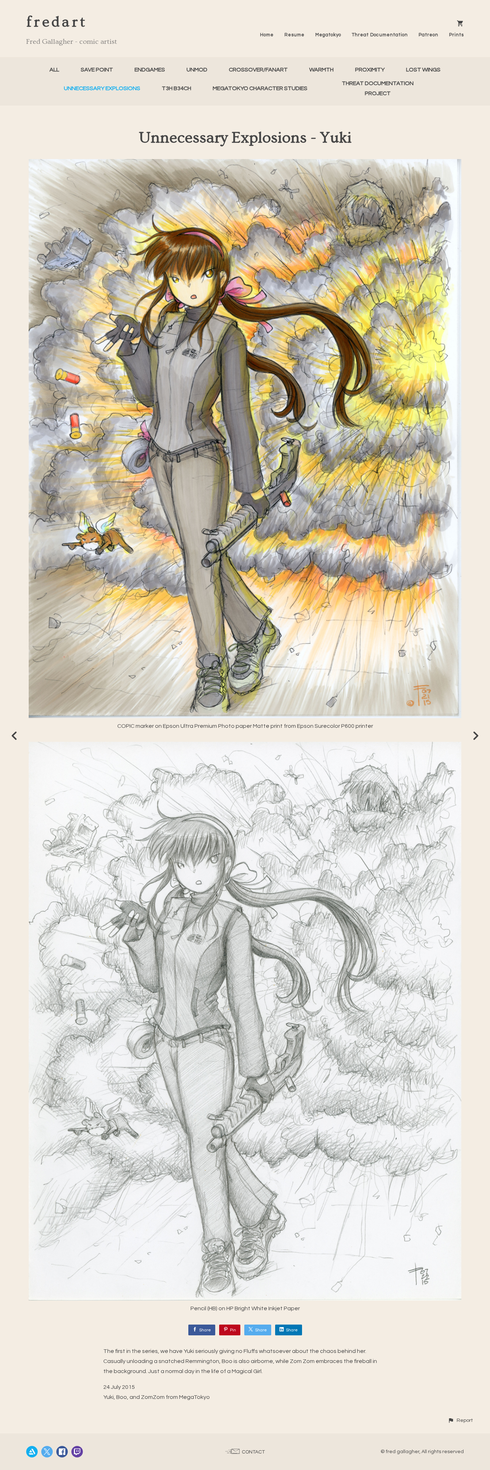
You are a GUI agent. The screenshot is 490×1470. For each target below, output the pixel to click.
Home (267, 34)
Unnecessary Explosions (102, 88)
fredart (56, 22)
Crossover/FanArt (258, 70)
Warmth (321, 70)
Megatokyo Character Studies (260, 88)
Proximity (370, 70)
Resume (294, 34)
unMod (197, 70)
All (54, 70)
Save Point (97, 70)
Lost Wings (423, 70)
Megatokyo (328, 34)
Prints (456, 34)
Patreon (428, 34)
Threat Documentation (380, 34)
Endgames (150, 70)
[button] (460, 1420)
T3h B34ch (176, 88)
